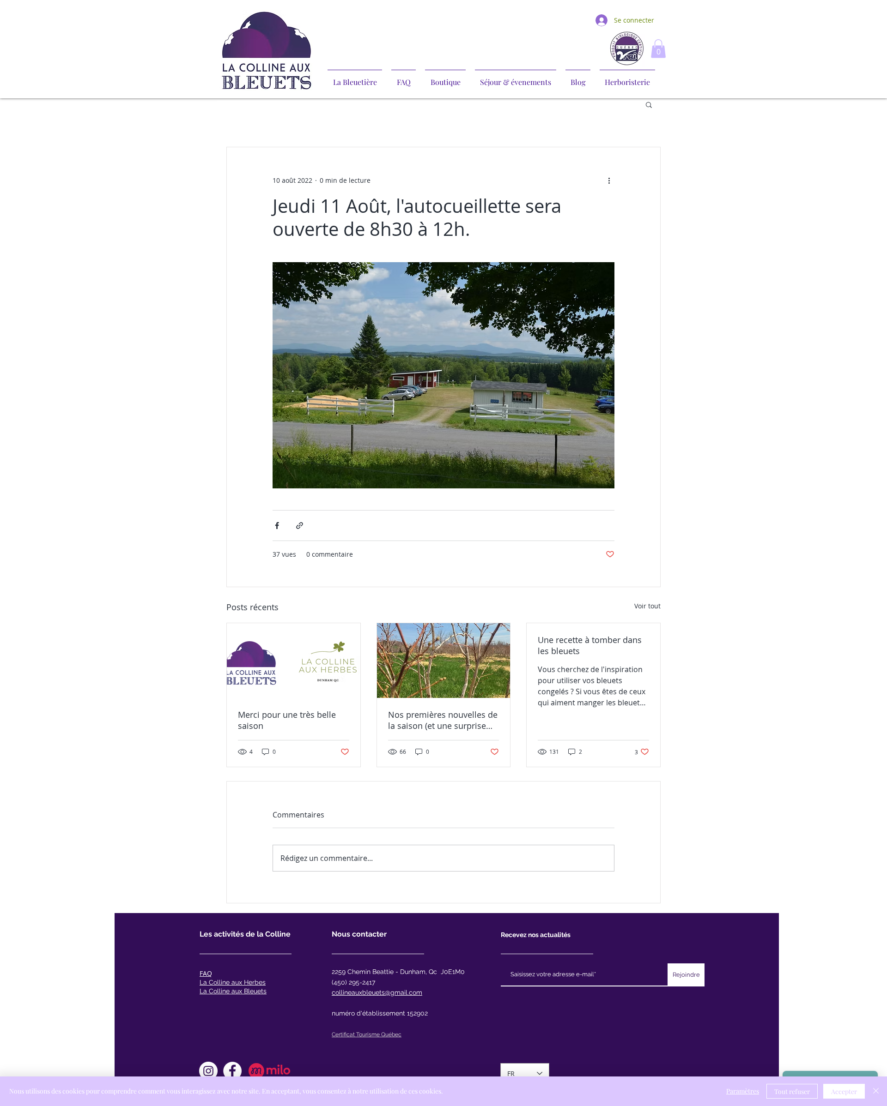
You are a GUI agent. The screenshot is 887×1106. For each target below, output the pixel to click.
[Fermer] (875, 1091)
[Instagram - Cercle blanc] (208, 1071)
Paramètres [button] (742, 1091)
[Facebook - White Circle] (232, 1071)
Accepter (844, 1091)
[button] (658, 48)
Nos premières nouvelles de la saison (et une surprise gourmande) (443, 720)
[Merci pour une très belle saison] (293, 660)
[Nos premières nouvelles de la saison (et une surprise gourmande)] (443, 660)
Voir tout (647, 605)
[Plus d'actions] (608, 180)
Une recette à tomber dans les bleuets (590, 645)
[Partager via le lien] (299, 525)
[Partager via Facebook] (277, 525)
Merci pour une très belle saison (287, 720)
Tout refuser (792, 1091)
